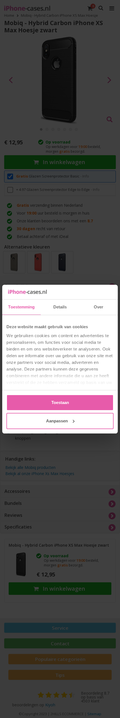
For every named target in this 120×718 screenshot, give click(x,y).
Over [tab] (98, 307)
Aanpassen (57, 420)
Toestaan (60, 402)
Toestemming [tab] (21, 307)
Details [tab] (60, 307)
